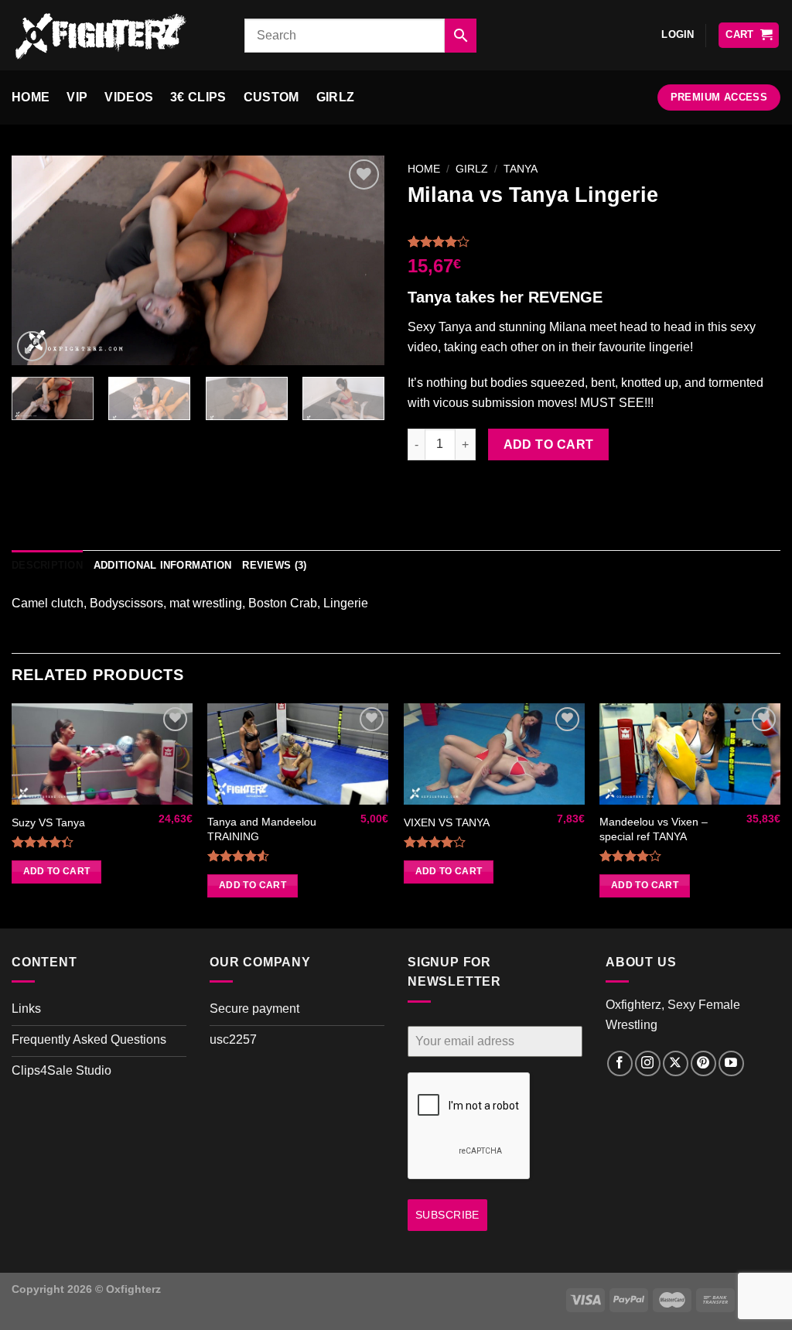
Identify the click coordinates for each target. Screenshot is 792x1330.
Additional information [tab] (163, 565)
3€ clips (198, 97)
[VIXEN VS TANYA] (494, 754)
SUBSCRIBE (447, 1215)
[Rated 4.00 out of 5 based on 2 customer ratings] (594, 241)
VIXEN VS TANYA (447, 822)
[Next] (357, 260)
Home (31, 97)
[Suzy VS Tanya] (102, 754)
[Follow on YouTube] (731, 1063)
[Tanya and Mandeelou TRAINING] (297, 754)
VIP (77, 97)
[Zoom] (32, 346)
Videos (128, 97)
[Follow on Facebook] (620, 1063)
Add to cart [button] (56, 871)
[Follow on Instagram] (648, 1063)
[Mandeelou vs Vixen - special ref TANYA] (689, 754)
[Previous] (39, 260)
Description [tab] (47, 565)
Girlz (335, 97)
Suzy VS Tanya (48, 822)
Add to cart (549, 444)
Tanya (521, 169)
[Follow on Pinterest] (703, 1063)
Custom (271, 97)
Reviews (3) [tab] (274, 565)
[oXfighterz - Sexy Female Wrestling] (116, 35)
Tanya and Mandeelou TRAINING (261, 829)
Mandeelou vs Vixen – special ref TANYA (653, 829)
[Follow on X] (675, 1063)
